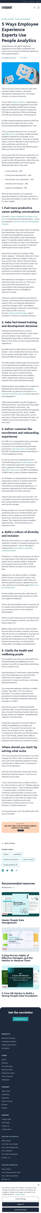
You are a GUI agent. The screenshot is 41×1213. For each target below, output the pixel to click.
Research (5, 1063)
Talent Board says (12, 470)
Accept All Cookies (20, 1209)
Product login (6, 1119)
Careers (4, 1108)
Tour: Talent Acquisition (10, 1154)
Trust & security (7, 1101)
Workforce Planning (8, 1038)
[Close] (38, 1184)
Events (4, 1059)
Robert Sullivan (10, 57)
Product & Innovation (10, 859)
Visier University (7, 1076)
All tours (4, 1157)
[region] (20, 1197)
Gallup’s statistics (18, 102)
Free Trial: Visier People (10, 1144)
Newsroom (5, 1098)
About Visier (6, 1091)
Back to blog (10, 843)
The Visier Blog (7, 1066)
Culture (6, 854)
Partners (4, 1104)
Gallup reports (27, 462)
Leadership (17, 854)
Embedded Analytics (9, 1041)
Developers (5, 1080)
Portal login (6, 1122)
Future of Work (28, 859)
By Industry (5, 1048)
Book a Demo (6, 1141)
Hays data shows (18, 449)
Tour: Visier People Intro (10, 1147)
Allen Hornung (11, 134)
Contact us (5, 1126)
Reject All (20, 1204)
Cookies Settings (20, 1199)
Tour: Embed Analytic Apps (11, 1172)
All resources (7, 887)
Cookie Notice (20, 1194)
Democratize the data (18, 313)
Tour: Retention (7, 1151)
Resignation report (8, 1073)
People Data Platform (9, 1045)
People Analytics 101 (10, 865)
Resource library (7, 1070)
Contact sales (6, 1129)
